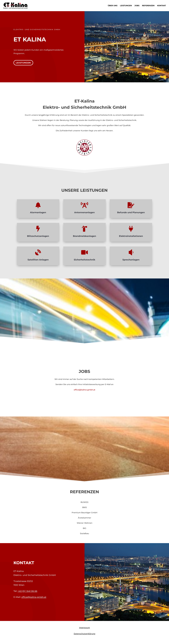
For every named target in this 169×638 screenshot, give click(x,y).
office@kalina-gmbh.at (84, 390)
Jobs (136, 6)
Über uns (112, 6)
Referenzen (148, 6)
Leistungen (126, 6)
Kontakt (161, 6)
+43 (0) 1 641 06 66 (27, 591)
